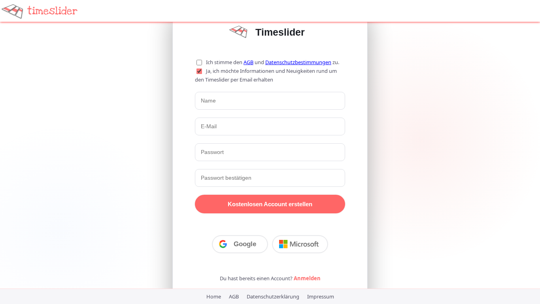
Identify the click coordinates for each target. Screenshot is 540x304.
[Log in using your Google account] (240, 244)
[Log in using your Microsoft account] (300, 244)
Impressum (320, 296)
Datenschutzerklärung (273, 296)
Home (213, 296)
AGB (248, 62)
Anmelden (307, 278)
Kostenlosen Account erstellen (270, 204)
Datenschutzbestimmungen (298, 62)
